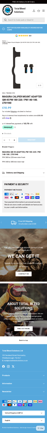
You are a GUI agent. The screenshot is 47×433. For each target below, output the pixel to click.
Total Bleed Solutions (13, 427)
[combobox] (23, 19)
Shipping (14, 111)
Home (4, 41)
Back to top (23, 340)
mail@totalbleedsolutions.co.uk (16, 360)
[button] (23, 36)
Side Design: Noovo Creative (28, 427)
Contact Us (23, 274)
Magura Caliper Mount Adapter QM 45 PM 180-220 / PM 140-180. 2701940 (21, 43)
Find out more (23, 328)
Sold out (31, 140)
